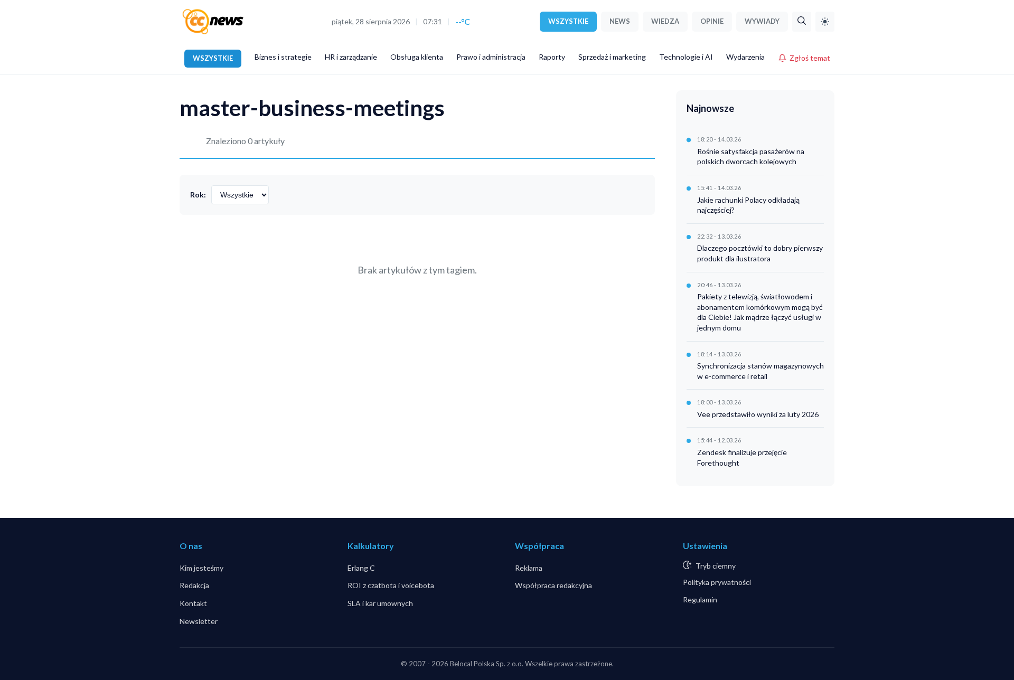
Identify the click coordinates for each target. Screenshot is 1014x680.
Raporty (552, 56)
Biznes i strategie (283, 56)
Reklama (528, 567)
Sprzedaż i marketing (612, 56)
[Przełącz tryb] (824, 22)
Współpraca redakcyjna (553, 585)
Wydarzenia (745, 56)
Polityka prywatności (717, 582)
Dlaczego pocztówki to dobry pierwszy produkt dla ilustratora (760, 253)
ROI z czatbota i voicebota (391, 585)
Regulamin (700, 599)
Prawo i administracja (490, 56)
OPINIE (712, 21)
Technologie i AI (686, 56)
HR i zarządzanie (351, 56)
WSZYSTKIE (568, 21)
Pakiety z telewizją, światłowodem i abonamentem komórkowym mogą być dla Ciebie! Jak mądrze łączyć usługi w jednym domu (760, 312)
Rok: (198, 194)
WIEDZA (665, 21)
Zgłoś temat (810, 57)
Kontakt (193, 603)
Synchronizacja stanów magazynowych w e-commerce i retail (760, 371)
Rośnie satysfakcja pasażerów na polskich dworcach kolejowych (750, 156)
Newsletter (199, 621)
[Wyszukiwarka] (801, 22)
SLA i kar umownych (380, 603)
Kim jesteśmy (201, 567)
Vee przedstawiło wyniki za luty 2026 (758, 414)
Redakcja (194, 585)
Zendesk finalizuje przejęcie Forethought (742, 457)
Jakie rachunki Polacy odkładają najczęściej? (748, 205)
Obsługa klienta (416, 56)
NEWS (619, 21)
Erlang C (361, 567)
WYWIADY (762, 21)
